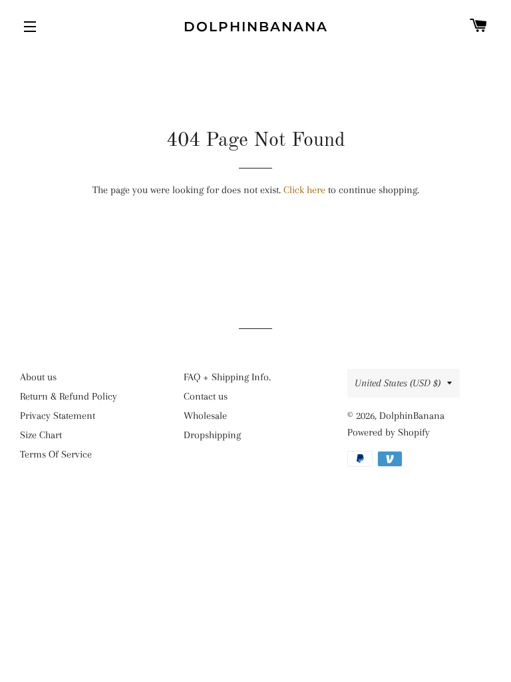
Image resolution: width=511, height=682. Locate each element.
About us (38, 377)
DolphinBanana (256, 27)
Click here (304, 190)
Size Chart (41, 435)
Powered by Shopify (388, 432)
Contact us (206, 396)
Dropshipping (212, 435)
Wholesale (205, 416)
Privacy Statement (57, 416)
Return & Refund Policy (68, 396)
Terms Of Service (56, 454)
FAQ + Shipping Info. (227, 377)
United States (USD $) (397, 383)
